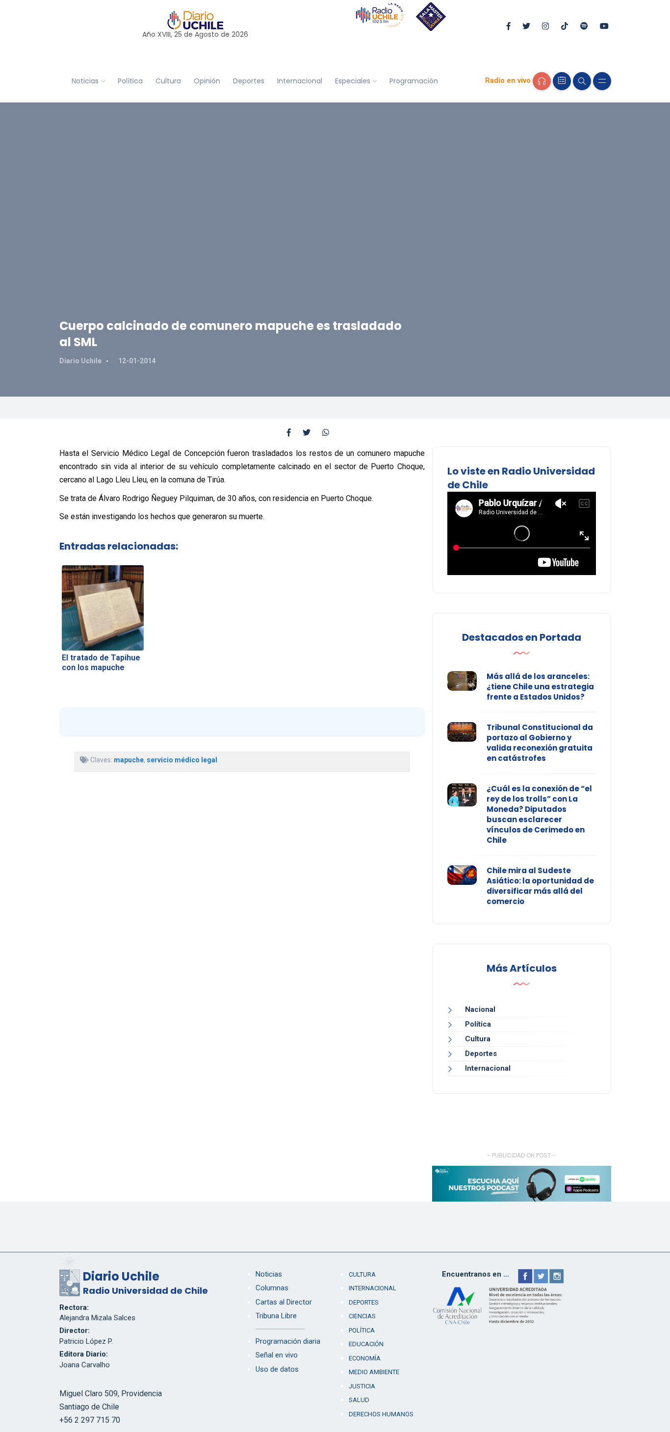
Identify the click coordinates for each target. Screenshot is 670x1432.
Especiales (352, 81)
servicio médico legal (182, 760)
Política (130, 81)
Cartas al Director (284, 1302)
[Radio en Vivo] (542, 81)
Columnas (272, 1287)
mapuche (129, 760)
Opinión (207, 81)
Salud (359, 1400)
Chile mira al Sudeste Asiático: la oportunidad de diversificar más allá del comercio (540, 885)
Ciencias (362, 1316)
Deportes (248, 81)
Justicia (362, 1386)
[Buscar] (582, 81)
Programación (413, 81)
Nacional (480, 1009)
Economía (365, 1358)
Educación (366, 1344)
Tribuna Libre (276, 1315)
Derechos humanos (381, 1414)
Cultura (168, 81)
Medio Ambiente (374, 1372)
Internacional (299, 81)
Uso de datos (277, 1369)
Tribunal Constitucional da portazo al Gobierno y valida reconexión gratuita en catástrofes (540, 742)
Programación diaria (288, 1341)
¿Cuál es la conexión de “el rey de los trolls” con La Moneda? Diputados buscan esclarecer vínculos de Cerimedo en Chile (539, 814)
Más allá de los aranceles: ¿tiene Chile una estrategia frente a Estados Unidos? (540, 686)
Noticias (85, 81)
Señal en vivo (277, 1355)
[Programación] (562, 81)
